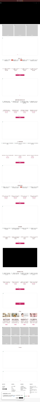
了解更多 (13, 396)
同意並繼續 (21, 397)
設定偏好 (17, 397)
